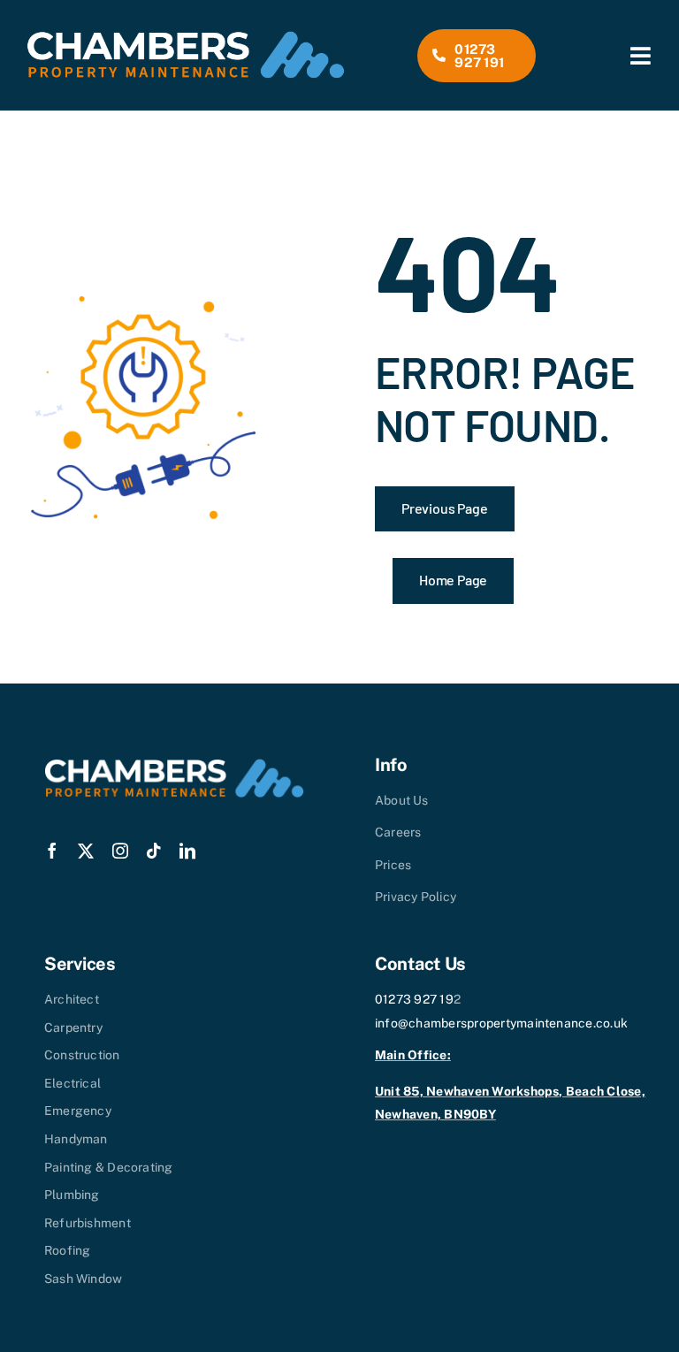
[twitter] (86, 851)
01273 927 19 (414, 999)
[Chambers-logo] (186, 37)
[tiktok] (154, 851)
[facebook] (52, 851)
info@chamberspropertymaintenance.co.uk (501, 1023)
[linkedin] (187, 851)
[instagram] (120, 851)
